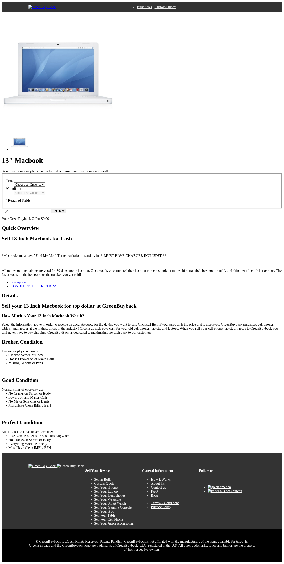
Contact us (158, 487)
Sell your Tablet (105, 515)
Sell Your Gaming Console (113, 507)
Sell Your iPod (104, 511)
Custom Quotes (165, 7)
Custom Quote (104, 483)
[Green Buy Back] (42, 7)
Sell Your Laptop (106, 491)
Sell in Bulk (102, 479)
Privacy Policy (161, 507)
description (18, 282)
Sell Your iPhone (106, 487)
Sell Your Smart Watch (110, 503)
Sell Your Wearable (107, 499)
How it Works (161, 479)
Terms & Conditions (165, 503)
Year (9, 180)
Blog (154, 495)
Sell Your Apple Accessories (114, 523)
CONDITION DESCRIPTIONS (34, 286)
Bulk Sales (144, 7)
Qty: (5, 211)
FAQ (154, 491)
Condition (13, 188)
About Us (158, 483)
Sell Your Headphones (109, 495)
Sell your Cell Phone (108, 519)
